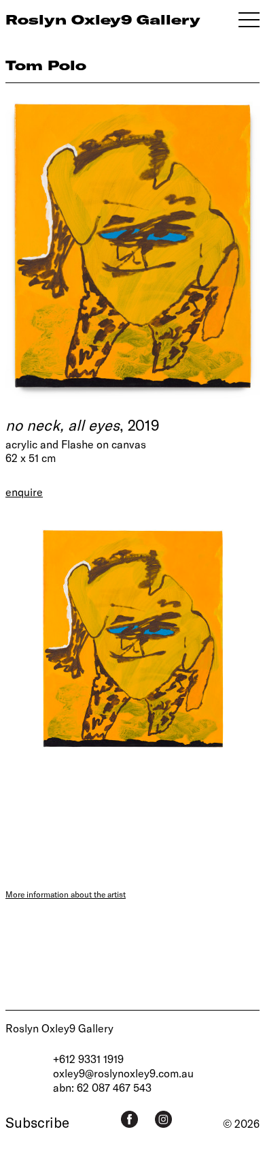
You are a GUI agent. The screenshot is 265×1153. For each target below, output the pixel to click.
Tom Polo (45, 65)
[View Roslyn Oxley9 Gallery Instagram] (163, 1119)
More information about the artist (65, 894)
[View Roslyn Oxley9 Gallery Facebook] (129, 1119)
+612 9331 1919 (88, 1058)
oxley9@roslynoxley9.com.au (123, 1072)
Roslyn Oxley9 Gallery (59, 1027)
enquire (24, 491)
